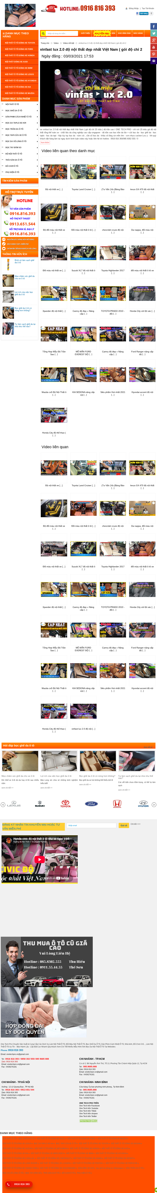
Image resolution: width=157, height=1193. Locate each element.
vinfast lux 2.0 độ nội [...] (83, 729)
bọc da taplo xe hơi (16, 123)
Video (56, 43)
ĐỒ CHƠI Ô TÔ (12, 166)
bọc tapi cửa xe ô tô (16, 135)
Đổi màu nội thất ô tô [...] (83, 230)
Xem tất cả (148, 747)
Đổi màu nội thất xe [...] (54, 270)
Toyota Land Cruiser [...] (83, 189)
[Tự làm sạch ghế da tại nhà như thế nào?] (137, 761)
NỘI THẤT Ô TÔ (12, 104)
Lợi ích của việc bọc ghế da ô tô (24, 293)
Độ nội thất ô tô (14, 154)
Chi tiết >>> (135, 824)
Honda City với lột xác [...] (142, 311)
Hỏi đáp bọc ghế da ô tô (18, 745)
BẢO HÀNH (138, 33)
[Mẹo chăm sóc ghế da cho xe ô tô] (20, 761)
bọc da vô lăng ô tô (16, 141)
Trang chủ (45, 43)
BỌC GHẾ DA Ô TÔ (14, 111)
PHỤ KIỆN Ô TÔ (12, 172)
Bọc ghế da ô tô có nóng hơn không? (23, 309)
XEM (113, 33)
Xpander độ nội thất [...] (54, 311)
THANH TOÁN (86, 40)
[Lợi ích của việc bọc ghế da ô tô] (59, 761)
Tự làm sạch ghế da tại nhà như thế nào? (25, 325)
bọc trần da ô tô (14, 129)
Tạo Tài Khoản (148, 8)
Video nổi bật (68, 43)
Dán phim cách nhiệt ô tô (18, 117)
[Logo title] (20, 15)
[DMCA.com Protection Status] (88, 1121)
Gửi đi (124, 825)
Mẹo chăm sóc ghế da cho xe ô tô (24, 277)
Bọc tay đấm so (13, 147)
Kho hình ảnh (124, 33)
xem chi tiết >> (7, 788)
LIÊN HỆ (98, 40)
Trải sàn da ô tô (14, 160)
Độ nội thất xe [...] (54, 189)
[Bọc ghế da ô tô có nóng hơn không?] (98, 761)
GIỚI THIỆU (85, 33)
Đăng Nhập (134, 8)
